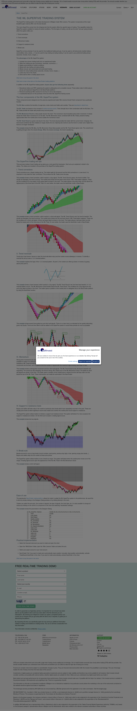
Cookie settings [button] (72, 361)
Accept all (96, 361)
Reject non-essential (85, 361)
